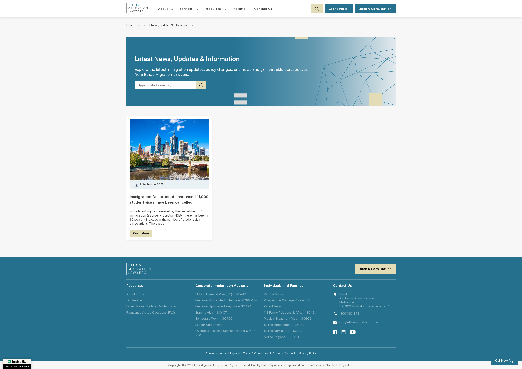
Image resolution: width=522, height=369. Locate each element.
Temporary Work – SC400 (213, 319)
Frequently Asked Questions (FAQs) (151, 312)
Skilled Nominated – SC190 (283, 331)
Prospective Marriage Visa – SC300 (289, 300)
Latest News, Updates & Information (165, 25)
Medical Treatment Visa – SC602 (287, 319)
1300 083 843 (349, 314)
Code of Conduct (284, 353)
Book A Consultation (375, 9)
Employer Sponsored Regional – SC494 (223, 306)
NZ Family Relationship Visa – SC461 (290, 312)
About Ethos (135, 294)
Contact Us (263, 9)
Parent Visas (273, 306)
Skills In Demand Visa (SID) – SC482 (220, 294)
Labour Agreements (209, 325)
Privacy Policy (308, 353)
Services (186, 9)
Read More (141, 233)
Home (130, 25)
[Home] (137, 8)
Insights (239, 9)
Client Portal (339, 9)
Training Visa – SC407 (211, 312)
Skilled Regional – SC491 (281, 337)
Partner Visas (273, 294)
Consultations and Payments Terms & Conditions (236, 353)
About (163, 9)
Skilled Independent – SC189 (284, 325)
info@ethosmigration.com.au (359, 322)
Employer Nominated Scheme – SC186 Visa (226, 300)
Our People (134, 300)
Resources (213, 9)
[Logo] (138, 269)
